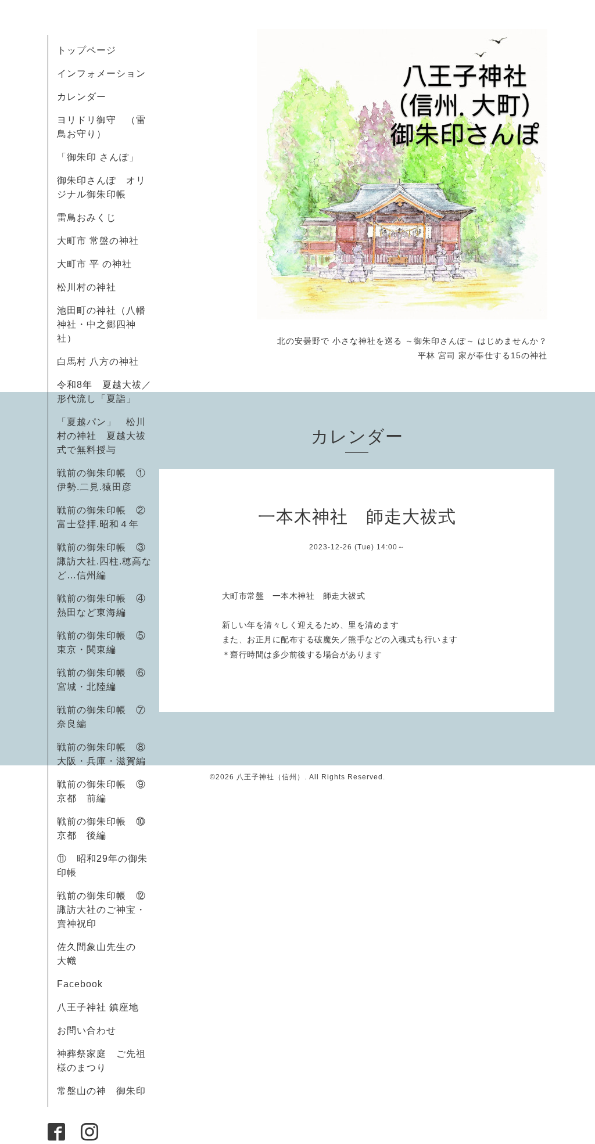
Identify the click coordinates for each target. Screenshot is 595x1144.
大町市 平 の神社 (94, 264)
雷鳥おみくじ (86, 217)
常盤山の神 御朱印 (101, 1091)
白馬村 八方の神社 (98, 361)
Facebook (85, 984)
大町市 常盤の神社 (98, 241)
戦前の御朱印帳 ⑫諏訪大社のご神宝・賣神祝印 (101, 910)
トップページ (86, 50)
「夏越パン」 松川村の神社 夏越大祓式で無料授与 (101, 436)
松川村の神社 (86, 287)
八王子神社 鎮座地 (98, 1007)
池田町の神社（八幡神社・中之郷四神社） (101, 324)
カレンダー (81, 97)
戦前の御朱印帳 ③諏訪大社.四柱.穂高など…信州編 (104, 561)
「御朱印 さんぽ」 (98, 157)
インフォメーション (101, 73)
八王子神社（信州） (270, 777)
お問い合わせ (86, 1030)
